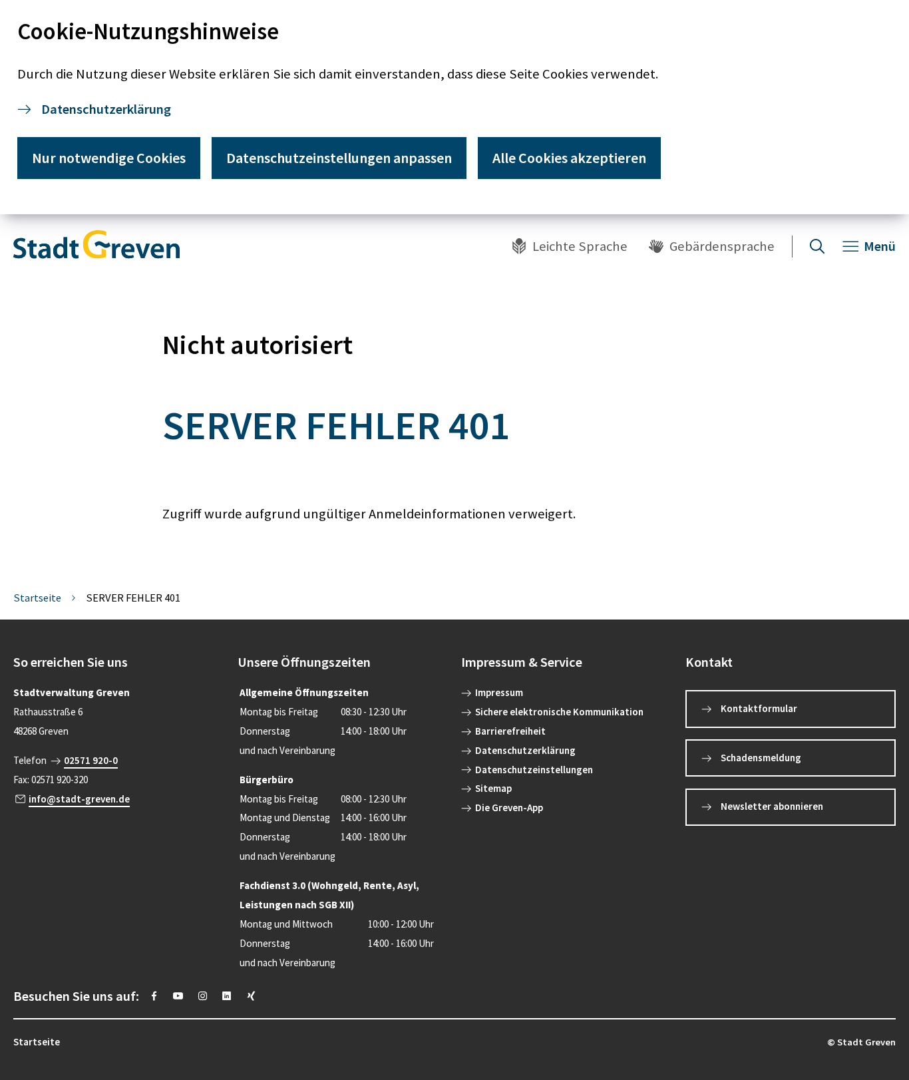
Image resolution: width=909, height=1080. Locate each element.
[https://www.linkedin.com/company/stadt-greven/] (227, 996)
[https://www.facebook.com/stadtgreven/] (154, 996)
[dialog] (454, 107)
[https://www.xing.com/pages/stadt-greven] (251, 996)
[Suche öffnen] (817, 246)
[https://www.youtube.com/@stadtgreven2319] (178, 996)
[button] (118, 662)
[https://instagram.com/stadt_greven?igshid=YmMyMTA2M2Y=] (203, 996)
